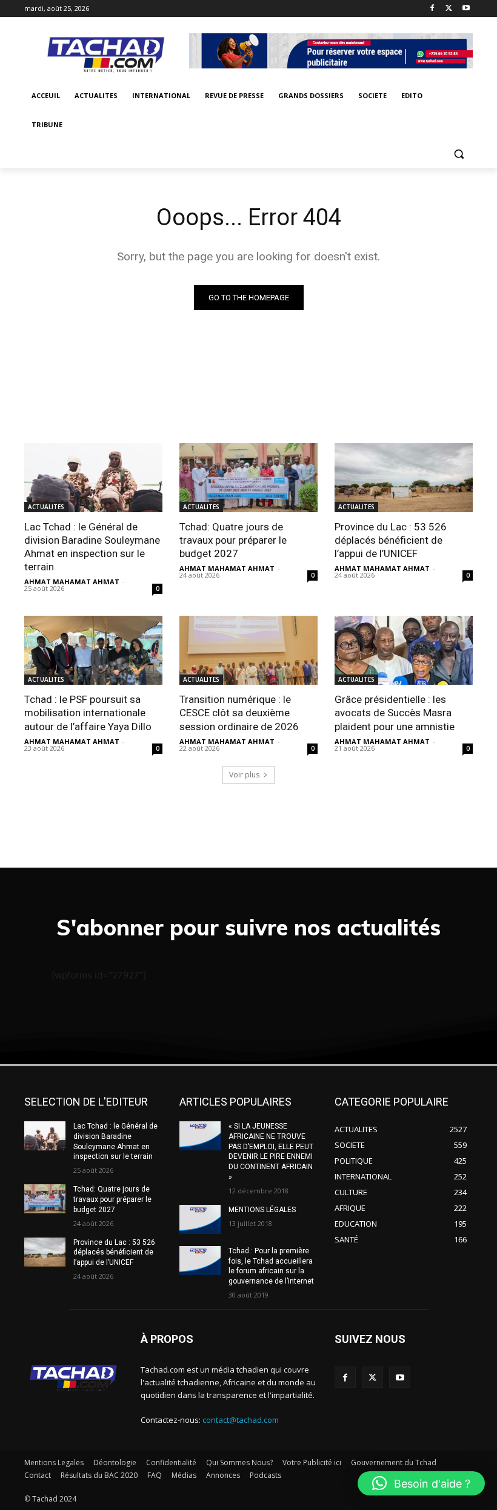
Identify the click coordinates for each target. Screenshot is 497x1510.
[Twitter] (449, 9)
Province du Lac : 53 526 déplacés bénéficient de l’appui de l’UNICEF (391, 540)
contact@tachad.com (240, 1419)
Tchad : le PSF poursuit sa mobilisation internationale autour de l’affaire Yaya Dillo (88, 712)
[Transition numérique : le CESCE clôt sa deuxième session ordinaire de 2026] (248, 650)
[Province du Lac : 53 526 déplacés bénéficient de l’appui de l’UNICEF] (404, 477)
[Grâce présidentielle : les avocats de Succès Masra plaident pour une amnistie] (404, 650)
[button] (458, 154)
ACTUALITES (46, 507)
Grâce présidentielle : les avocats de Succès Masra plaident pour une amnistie (395, 712)
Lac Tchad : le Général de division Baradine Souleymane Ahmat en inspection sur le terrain (92, 547)
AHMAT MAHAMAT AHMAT (71, 581)
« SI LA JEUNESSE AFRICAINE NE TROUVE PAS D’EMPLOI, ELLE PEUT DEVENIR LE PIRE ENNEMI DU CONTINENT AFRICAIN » (270, 1151)
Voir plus (244, 775)
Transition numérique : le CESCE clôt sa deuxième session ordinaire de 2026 (239, 712)
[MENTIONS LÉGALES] (200, 1219)
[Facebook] (432, 9)
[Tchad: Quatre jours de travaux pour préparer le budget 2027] (248, 477)
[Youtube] (466, 9)
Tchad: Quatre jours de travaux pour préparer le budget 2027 (233, 540)
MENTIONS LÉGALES (262, 1209)
